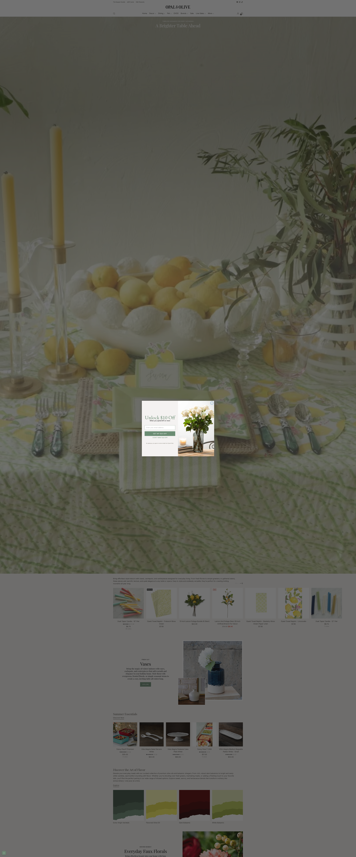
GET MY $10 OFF (160, 434)
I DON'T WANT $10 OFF (160, 437)
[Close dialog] (211, 403)
